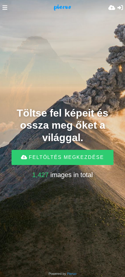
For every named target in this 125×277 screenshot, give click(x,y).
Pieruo (71, 273)
